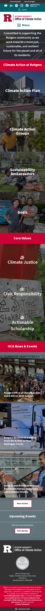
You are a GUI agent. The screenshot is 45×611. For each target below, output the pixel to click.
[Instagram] (22, 5)
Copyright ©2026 (9, 600)
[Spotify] (16, 5)
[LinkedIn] (11, 5)
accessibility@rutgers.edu (14, 596)
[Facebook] (27, 5)
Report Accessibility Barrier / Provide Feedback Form (23, 597)
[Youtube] (6, 5)
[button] (22, 10)
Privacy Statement (22, 604)
